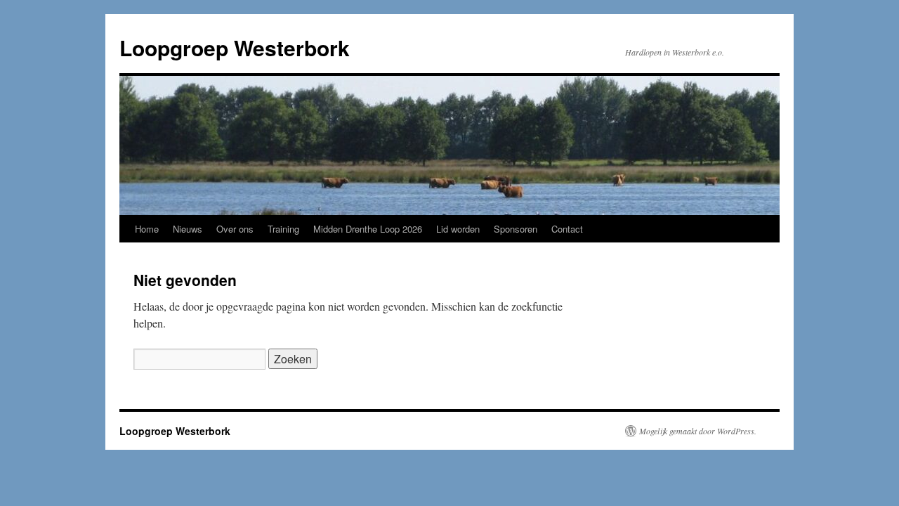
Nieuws (187, 228)
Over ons (235, 228)
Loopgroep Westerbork (234, 47)
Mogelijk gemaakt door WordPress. (697, 430)
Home (147, 228)
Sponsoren (515, 228)
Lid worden (458, 228)
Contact (567, 228)
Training (283, 228)
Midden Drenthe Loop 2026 (367, 228)
